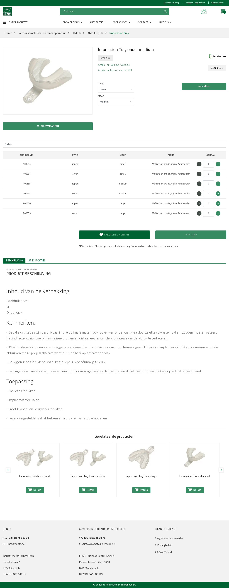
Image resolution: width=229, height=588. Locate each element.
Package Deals (71, 22)
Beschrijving (14, 261)
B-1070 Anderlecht (89, 568)
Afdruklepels (95, 33)
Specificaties (36, 261)
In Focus (164, 22)
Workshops (120, 22)
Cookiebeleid (164, 552)
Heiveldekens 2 (11, 562)
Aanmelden (203, 86)
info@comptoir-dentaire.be (99, 544)
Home (8, 33)
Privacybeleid (164, 545)
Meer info (216, 68)
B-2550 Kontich (11, 568)
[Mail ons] (204, 11)
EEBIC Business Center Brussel (96, 556)
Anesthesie (97, 22)
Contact (143, 22)
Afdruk (76, 33)
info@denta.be (16, 544)
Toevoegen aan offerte (116, 234)
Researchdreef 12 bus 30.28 (94, 562)
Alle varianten (49, 126)
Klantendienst (166, 529)
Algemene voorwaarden (170, 538)
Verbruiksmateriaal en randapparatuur (42, 33)
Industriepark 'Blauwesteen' (18, 556)
